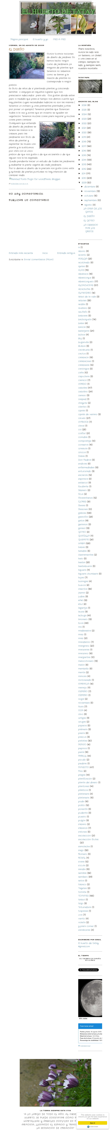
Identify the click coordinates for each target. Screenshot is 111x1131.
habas (81, 547)
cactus (82, 353)
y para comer (86, 926)
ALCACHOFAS (85, 285)
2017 (84, 146)
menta (81, 672)
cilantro (82, 406)
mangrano (83, 645)
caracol (82, 380)
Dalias (81, 456)
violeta (81, 922)
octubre (89, 195)
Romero (82, 854)
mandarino (84, 642)
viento (81, 918)
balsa (81, 323)
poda (81, 801)
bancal (82, 327)
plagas (81, 775)
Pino (80, 771)
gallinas (82, 513)
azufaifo (82, 311)
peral (81, 752)
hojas (81, 577)
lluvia (80, 623)
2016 (84, 150)
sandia (81, 869)
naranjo (82, 687)
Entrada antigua (66, 253)
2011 (84, 173)
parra (81, 733)
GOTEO (82, 532)
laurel (81, 611)
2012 (84, 169)
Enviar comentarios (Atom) (38, 259)
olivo (80, 714)
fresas (81, 505)
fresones (83, 509)
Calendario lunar (85, 1046)
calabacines (84, 361)
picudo (82, 759)
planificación (85, 778)
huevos (82, 585)
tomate (82, 892)
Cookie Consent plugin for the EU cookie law (92, 1126)
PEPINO (82, 744)
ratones (82, 831)
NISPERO (82, 691)
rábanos (82, 828)
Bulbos (82, 346)
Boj (80, 338)
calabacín (83, 357)
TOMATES (83, 895)
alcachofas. (84, 289)
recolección (84, 835)
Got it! (92, 1123)
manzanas (83, 649)
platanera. (83, 797)
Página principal (19, 39)
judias (81, 596)
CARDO (82, 384)
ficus (80, 494)
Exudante (83, 486)
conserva (83, 444)
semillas (82, 873)
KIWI (80, 604)
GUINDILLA (84, 535)
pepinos (82, 748)
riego (81, 850)
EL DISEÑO (89, 216)
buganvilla (83, 342)
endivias (82, 463)
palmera (82, 729)
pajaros (82, 725)
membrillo (83, 668)
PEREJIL (82, 756)
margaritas (84, 657)
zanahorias (84, 930)
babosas (82, 315)
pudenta (83, 812)
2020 (84, 132)
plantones (83, 786)
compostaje (84, 441)
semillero (83, 876)
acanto (82, 255)
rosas (81, 861)
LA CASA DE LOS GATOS (93, 210)
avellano (82, 308)
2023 (84, 118)
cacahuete (84, 349)
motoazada (84, 680)
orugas (82, 721)
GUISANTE (83, 539)
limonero (83, 619)
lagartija (82, 608)
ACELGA (82, 258)
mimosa (82, 676)
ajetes (81, 266)
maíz (80, 638)
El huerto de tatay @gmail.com (88, 945)
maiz (80, 634)
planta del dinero (87, 782)
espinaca (83, 478)
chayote (82, 403)
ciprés (81, 410)
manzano (83, 653)
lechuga (82, 615)
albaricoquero (86, 281)
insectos (82, 589)
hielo (80, 558)
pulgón (81, 820)
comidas (82, 437)
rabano (82, 824)
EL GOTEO (89, 220)
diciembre (90, 186)
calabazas (83, 365)
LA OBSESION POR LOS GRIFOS (91, 228)
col (79, 429)
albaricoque (84, 277)
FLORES (82, 501)
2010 (84, 178)
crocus (82, 452)
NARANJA (83, 683)
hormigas (83, 581)
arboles (82, 300)
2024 (85, 114)
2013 (84, 164)
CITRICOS (83, 422)
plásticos (83, 790)
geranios (82, 524)
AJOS (81, 270)
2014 (84, 159)
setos (81, 880)
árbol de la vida (87, 296)
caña (81, 372)
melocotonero (86, 661)
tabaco (82, 884)
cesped (82, 399)
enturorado (84, 471)
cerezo (82, 395)
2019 (84, 137)
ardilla (81, 304)
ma (80, 627)
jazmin (81, 592)
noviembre (90, 191)
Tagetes (82, 888)
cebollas (82, 387)
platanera (83, 793)
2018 (84, 141)
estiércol (83, 482)
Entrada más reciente (21, 253)
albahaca (83, 274)
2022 (84, 123)
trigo (80, 903)
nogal (81, 699)
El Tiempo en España (90, 958)
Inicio (45, 253)
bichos (81, 334)
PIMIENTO (83, 767)
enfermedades (86, 467)
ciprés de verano (87, 414)
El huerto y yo (40, 39)
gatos (81, 520)
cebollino (83, 391)
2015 (84, 155)
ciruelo (82, 418)
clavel (81, 425)
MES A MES (59, 39)
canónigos (83, 368)
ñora (80, 706)
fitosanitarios (85, 497)
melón (81, 664)
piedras (82, 763)
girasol (81, 528)
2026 (84, 105)
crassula (82, 448)
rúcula (81, 865)
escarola (83, 475)
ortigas (82, 718)
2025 (84, 109)
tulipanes (83, 911)
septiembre (91, 200)
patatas (82, 740)
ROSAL (81, 857)
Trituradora (84, 907)
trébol (81, 899)
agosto (88, 204)
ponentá (82, 809)
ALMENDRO (84, 293)
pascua (82, 737)
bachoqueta (84, 319)
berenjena (83, 330)
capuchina (83, 376)
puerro (82, 816)
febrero (82, 490)
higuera (82, 570)
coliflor (82, 433)
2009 (84, 182)
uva (80, 914)
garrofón (83, 516)
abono (81, 251)
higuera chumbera (88, 573)
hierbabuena (85, 566)
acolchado (84, 262)
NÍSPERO (82, 695)
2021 (84, 128)
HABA (81, 543)
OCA (80, 710)
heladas (82, 551)
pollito (81, 805)
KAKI (80, 600)
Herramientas (85, 554)
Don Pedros (84, 460)
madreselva (84, 630)
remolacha (84, 846)
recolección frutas (88, 839)
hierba (81, 562)
